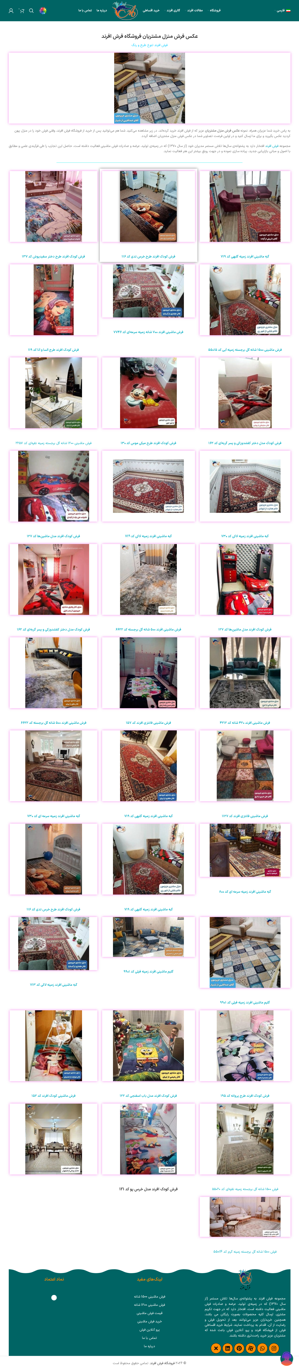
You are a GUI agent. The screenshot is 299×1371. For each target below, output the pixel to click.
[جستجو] (31, 10)
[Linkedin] (227, 1348)
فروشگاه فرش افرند (162, 1363)
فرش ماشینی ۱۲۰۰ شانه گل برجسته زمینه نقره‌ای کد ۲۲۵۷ (53, 443)
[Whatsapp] (262, 1348)
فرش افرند (271, 146)
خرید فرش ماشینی (149, 1321)
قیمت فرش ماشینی (149, 1313)
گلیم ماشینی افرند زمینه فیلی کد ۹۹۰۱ (245, 1002)
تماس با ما (149, 1338)
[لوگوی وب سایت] (125, 10)
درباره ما (149, 1346)
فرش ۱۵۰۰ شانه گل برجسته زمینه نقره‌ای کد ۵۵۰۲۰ (245, 1189)
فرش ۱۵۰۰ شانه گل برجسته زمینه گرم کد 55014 (245, 1251)
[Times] (216, 1348)
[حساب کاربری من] (11, 10)
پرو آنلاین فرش (149, 1329)
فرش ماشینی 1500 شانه (149, 1296)
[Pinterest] (239, 1348)
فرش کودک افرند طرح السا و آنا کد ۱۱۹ (53, 349)
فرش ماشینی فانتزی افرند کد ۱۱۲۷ (245, 816)
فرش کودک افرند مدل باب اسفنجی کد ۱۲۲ (148, 1095)
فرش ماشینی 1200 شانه (149, 1304)
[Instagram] (274, 1348)
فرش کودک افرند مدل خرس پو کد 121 (148, 1189)
